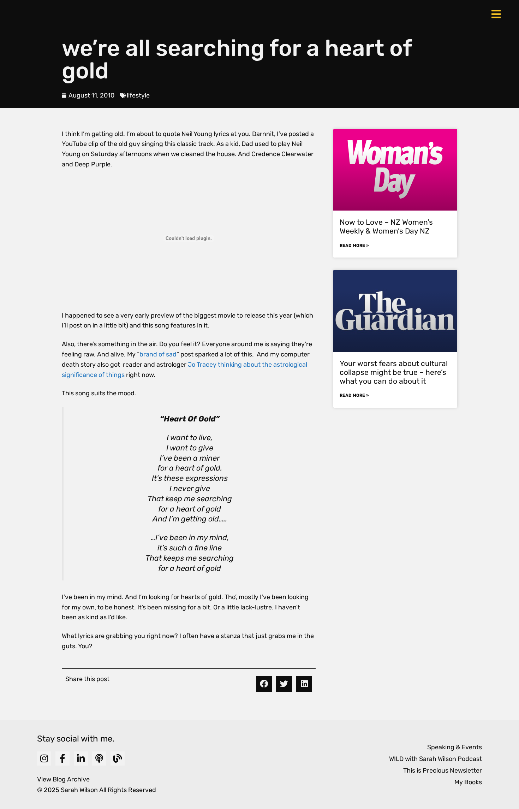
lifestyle (138, 95)
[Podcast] (99, 758)
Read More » (354, 245)
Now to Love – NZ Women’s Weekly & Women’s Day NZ (386, 226)
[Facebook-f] (62, 758)
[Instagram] (44, 758)
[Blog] (118, 758)
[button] (264, 684)
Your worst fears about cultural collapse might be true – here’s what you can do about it (394, 372)
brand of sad (158, 354)
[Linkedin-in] (81, 758)
